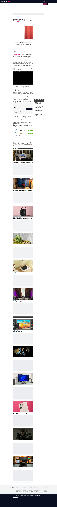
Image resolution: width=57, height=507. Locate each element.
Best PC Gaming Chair (25, 491)
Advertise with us (30, 501)
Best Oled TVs (30, 490)
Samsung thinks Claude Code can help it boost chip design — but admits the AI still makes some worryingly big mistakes (39, 110)
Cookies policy (22, 501)
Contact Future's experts (23, 500)
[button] (55, 1)
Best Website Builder (18, 491)
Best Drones (45, 490)
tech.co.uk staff (16, 139)
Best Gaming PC (24, 490)
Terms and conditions (38, 500)
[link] (16, 130)
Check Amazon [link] (16, 46)
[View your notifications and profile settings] (52, 1)
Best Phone (30, 487)
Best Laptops (24, 487)
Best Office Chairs (36, 491)
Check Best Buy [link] (30, 133)
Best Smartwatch (31, 491)
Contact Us (29, 500)
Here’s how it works (31, 24)
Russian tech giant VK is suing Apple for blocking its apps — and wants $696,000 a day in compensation (39, 114)
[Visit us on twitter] (44, 1)
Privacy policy (14, 501)
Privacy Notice (16, 111)
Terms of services (22, 110)
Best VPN (17, 487)
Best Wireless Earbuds (36, 490)
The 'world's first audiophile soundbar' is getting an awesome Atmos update (38, 103)
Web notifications (38, 501)
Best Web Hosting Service (18, 490)
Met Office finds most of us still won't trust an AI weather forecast (39, 100)
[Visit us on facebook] (43, 1)
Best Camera (45, 487)
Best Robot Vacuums (46, 491)
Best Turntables (36, 487)
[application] (23, 78)
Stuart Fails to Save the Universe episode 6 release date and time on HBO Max (39, 107)
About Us (14, 500)
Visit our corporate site (37, 495)
